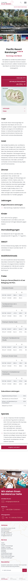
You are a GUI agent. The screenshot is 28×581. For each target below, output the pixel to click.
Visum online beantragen (7, 556)
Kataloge (3, 550)
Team (2, 543)
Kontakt (3, 544)
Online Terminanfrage (7, 546)
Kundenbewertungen (6, 553)
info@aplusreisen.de (12, 501)
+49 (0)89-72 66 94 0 (13, 509)
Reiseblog (3, 552)
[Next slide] (27, 38)
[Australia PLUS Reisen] (5, 578)
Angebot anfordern (14, 447)
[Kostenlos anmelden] (24, 570)
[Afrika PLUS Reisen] (14, 578)
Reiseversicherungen (6, 555)
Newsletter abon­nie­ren (7, 549)
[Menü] (25, 2)
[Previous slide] (1, 38)
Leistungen (6, 108)
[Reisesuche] (21, 2)
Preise (4, 111)
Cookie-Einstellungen (6, 558)
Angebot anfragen (6, 547)
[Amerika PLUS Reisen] (23, 578)
